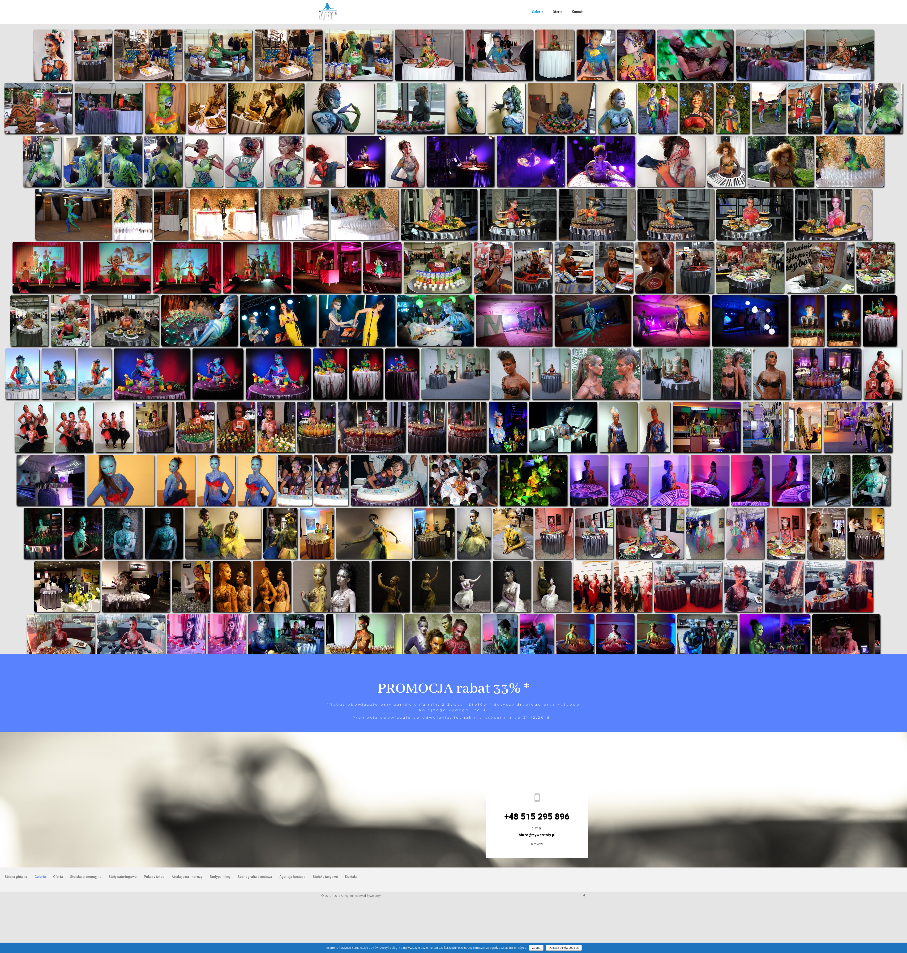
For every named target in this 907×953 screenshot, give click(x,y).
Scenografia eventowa (255, 877)
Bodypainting (220, 877)
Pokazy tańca (154, 877)
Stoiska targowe (325, 877)
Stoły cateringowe (123, 877)
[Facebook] (584, 895)
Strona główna (16, 877)
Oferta (557, 12)
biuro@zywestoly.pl (537, 835)
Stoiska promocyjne (85, 877)
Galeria (537, 12)
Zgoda (536, 947)
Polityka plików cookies (564, 947)
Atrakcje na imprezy (187, 877)
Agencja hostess (292, 877)
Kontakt (577, 12)
